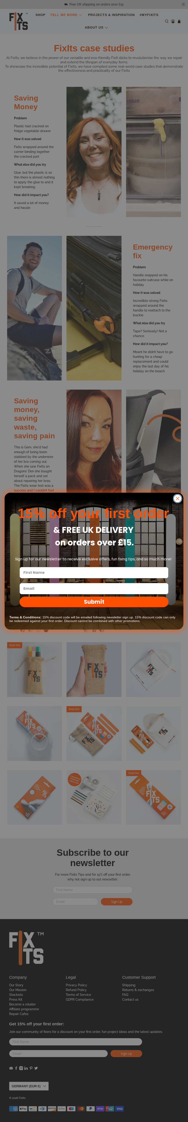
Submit (94, 602)
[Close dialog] (178, 499)
